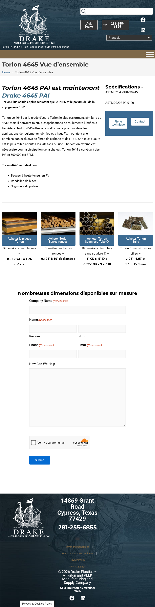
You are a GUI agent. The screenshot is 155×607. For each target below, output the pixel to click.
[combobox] (116, 11)
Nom (82, 336)
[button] (77, 538)
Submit (39, 460)
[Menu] (150, 54)
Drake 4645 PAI (26, 95)
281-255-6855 (77, 527)
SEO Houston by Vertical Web (77, 589)
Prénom (34, 336)
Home (6, 72)
